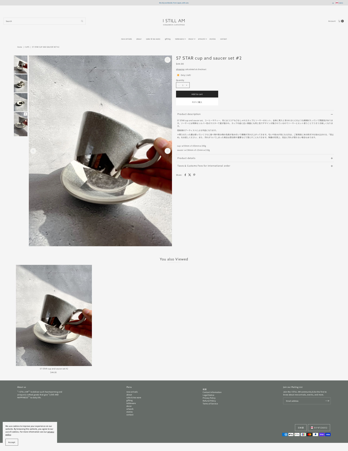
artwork (201, 39)
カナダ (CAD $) (320, 427)
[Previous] (33, 151)
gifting (168, 39)
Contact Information (212, 392)
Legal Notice (208, 395)
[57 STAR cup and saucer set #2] (54, 315)
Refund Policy (209, 400)
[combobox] (45, 21)
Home (19, 47)
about (139, 39)
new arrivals (126, 39)
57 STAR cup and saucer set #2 (54, 368)
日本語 (301, 427)
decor (191, 39)
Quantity (180, 80)
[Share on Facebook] (185, 175)
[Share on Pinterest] (194, 175)
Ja (333, 3)
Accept (11, 442)
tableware (179, 39)
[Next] (168, 151)
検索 (205, 389)
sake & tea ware (153, 39)
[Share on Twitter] (190, 175)
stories (212, 39)
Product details (186, 158)
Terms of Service (210, 403)
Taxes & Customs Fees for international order (203, 165)
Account (332, 21)
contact (223, 39)
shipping (180, 69)
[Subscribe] (327, 400)
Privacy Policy (209, 397)
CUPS (27, 47)
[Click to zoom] (168, 60)
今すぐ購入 (197, 102)
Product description (189, 114)
